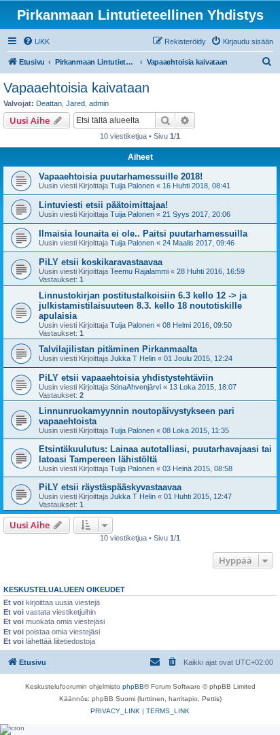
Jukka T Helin (133, 358)
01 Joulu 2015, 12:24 (198, 358)
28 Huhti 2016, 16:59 (211, 271)
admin (99, 103)
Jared (75, 103)
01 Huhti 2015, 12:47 (198, 496)
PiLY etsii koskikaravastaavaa (100, 262)
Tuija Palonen (132, 186)
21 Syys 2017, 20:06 (196, 214)
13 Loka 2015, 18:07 (203, 387)
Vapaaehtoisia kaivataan (76, 87)
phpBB (133, 686)
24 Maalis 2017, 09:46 (198, 243)
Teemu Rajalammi (139, 271)
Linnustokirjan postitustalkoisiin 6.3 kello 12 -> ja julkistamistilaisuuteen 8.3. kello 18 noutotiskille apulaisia (143, 305)
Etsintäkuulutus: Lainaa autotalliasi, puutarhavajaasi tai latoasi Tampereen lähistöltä (155, 454)
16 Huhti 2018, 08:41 (196, 186)
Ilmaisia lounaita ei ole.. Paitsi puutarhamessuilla (143, 233)
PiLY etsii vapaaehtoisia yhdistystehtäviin (126, 378)
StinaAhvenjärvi (135, 387)
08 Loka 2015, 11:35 (195, 430)
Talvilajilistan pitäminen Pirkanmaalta (118, 349)
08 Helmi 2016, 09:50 (197, 325)
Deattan (49, 103)
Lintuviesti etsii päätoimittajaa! (103, 205)
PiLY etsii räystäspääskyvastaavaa (110, 487)
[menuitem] (36, 41)
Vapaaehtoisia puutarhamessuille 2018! (121, 176)
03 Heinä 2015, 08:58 (197, 468)
